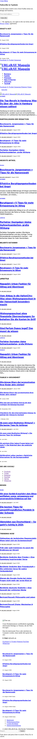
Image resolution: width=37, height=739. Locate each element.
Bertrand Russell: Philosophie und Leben (17, 597)
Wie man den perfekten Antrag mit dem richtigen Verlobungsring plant (15, 404)
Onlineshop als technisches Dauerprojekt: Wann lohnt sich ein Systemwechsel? (18, 539)
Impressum (10, 720)
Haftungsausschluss (13, 722)
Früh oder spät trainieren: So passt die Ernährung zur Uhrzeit (17, 549)
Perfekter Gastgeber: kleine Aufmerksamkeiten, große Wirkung (15, 151)
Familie (7, 76)
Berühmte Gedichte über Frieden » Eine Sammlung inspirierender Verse (17, 558)
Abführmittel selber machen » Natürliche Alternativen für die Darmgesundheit (16, 456)
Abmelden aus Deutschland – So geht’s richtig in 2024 (18, 523)
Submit (22, 731)
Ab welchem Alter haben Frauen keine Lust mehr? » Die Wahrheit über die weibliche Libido (16, 445)
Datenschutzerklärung (14, 725)
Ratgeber (2, 96)
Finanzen (7, 78)
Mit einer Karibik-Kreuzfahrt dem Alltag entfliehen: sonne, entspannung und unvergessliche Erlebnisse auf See (18, 496)
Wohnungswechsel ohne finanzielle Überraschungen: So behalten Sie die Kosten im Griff (18, 316)
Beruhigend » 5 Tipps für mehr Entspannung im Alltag (13, 141)
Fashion (2, 350)
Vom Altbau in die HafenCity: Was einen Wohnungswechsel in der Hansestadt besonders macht (18, 300)
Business (7, 74)
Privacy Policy (4, 23)
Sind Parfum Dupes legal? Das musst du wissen (16, 330)
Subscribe (4, 89)
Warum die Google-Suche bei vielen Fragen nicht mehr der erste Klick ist (16, 579)
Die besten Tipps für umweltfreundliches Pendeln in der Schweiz (17, 509)
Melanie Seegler (6, 130)
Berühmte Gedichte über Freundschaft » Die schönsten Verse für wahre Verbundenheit (17, 568)
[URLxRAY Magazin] (18, 67)
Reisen (2, 490)
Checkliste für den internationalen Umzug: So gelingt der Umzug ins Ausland (18, 414)
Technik (7, 84)
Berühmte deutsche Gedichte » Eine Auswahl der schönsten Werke (16, 589)
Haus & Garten (10, 80)
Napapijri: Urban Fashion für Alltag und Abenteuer (15, 285)
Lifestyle (7, 82)
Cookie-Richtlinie (12, 724)
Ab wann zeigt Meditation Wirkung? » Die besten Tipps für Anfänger (17, 424)
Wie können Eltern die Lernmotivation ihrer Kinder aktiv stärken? (17, 383)
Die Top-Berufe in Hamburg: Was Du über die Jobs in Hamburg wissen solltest (18, 103)
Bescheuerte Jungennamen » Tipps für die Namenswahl (16, 171)
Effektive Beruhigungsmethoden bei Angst (16, 44)
